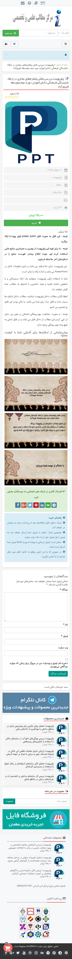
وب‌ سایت (63, 648)
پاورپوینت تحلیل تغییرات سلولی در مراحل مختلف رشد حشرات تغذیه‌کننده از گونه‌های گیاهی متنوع (29, 859)
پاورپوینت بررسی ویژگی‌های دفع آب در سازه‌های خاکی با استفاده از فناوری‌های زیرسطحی (30, 740)
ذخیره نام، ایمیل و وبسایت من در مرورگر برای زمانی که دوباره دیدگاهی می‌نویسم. (39, 665)
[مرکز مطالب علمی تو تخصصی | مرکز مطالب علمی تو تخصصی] (36, 18)
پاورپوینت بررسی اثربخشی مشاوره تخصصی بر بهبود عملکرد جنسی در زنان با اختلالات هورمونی (29, 846)
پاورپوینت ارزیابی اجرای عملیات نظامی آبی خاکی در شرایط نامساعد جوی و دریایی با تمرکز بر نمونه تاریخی (30, 753)
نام (65, 624)
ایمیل (64, 636)
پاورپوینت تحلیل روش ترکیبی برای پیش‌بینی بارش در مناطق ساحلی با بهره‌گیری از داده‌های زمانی (30, 727)
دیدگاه (64, 590)
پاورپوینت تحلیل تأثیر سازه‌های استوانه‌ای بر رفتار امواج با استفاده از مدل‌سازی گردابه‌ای (29, 765)
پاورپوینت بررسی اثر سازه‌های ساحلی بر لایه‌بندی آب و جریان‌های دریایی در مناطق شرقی (29, 778)
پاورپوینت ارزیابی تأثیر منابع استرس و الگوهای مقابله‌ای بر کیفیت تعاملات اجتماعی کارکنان (30, 872)
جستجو (9, 33)
